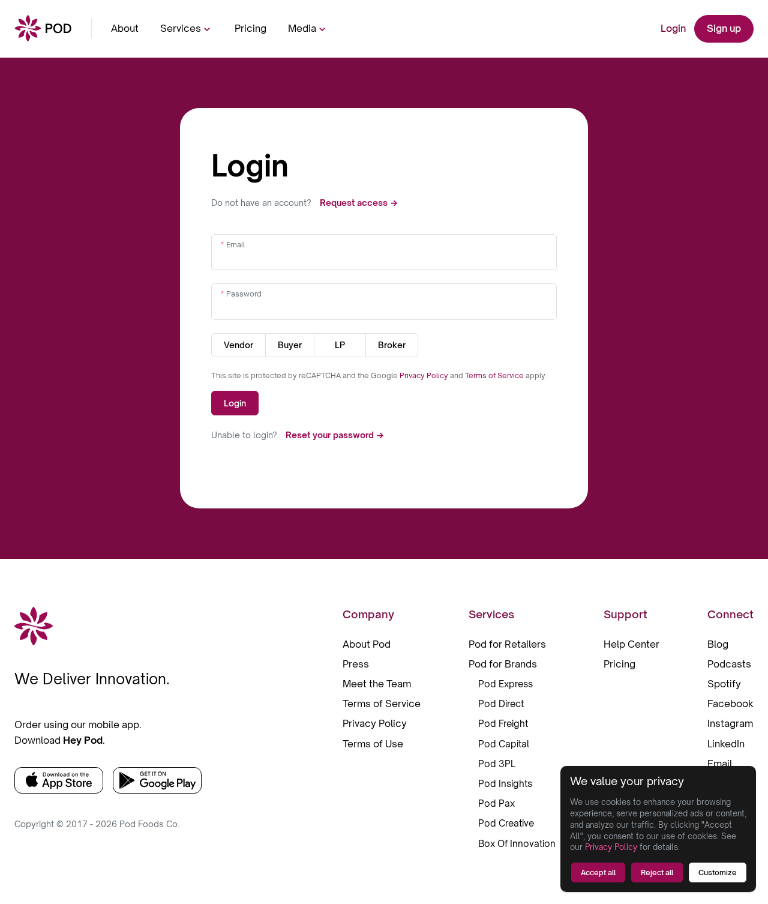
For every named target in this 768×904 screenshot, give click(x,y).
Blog (717, 644)
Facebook (730, 704)
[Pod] (43, 29)
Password (244, 293)
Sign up (724, 28)
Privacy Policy (425, 375)
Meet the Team (377, 684)
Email (235, 244)
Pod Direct (501, 704)
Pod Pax (496, 803)
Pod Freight (503, 723)
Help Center (631, 644)
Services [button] (180, 28)
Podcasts (729, 664)
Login (673, 28)
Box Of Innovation (517, 843)
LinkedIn (726, 744)
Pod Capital (503, 744)
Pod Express (505, 684)
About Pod (367, 644)
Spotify (724, 684)
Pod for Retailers (507, 644)
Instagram (730, 723)
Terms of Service (495, 375)
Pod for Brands (503, 664)
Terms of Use (373, 744)
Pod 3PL (496, 764)
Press (356, 664)
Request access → (359, 202)
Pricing (250, 28)
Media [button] (302, 28)
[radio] (238, 345)
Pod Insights (505, 783)
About (125, 28)
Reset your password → (335, 435)
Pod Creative (506, 823)
